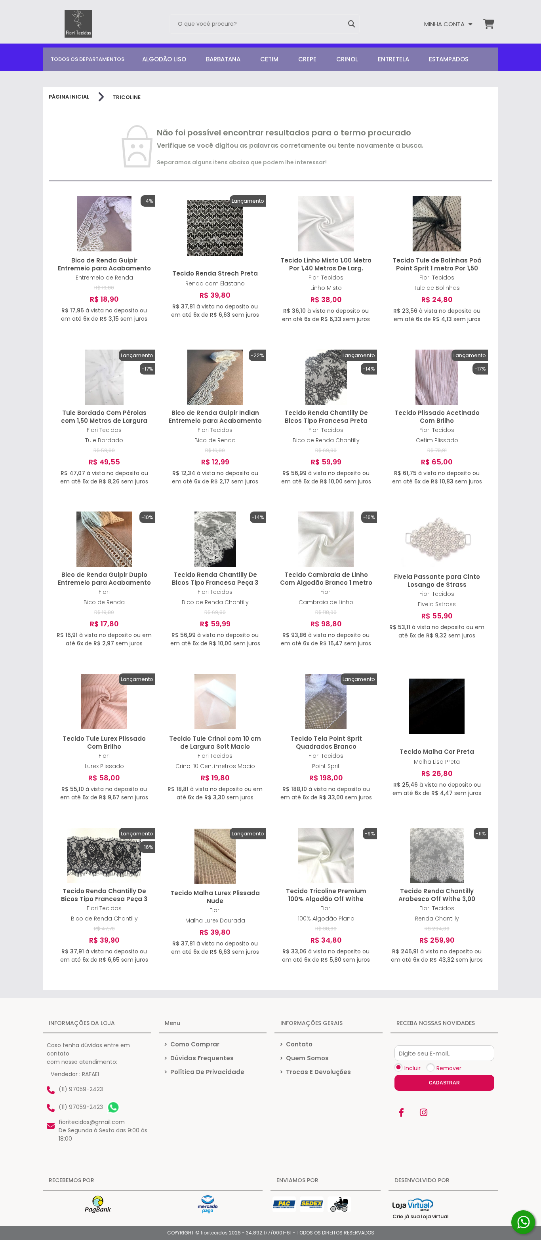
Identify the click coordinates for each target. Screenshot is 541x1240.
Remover (448, 1068)
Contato (296, 1044)
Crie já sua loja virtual (420, 1216)
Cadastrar (444, 1083)
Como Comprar (191, 1044)
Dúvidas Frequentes (199, 1058)
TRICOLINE (126, 97)
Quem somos (304, 1058)
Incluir (412, 1068)
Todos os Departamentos (87, 59)
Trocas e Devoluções (315, 1072)
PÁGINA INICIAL (69, 97)
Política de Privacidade (204, 1072)
